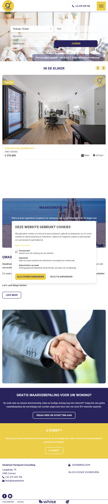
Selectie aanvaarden (61, 276)
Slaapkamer (18, 44)
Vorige (98, 68)
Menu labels (101, 6)
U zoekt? (54, 450)
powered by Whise (50, 501)
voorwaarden (8, 502)
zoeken (76, 43)
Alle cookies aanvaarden (30, 276)
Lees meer (12, 295)
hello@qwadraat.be (14, 480)
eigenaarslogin (80, 465)
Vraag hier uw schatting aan (54, 415)
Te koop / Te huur (21, 29)
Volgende (103, 68)
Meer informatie (22, 245)
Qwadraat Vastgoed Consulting (18, 465)
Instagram (10, 496)
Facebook (4, 496)
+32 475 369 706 (82, 6)
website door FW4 (67, 501)
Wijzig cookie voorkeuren (83, 472)
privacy (20, 502)
